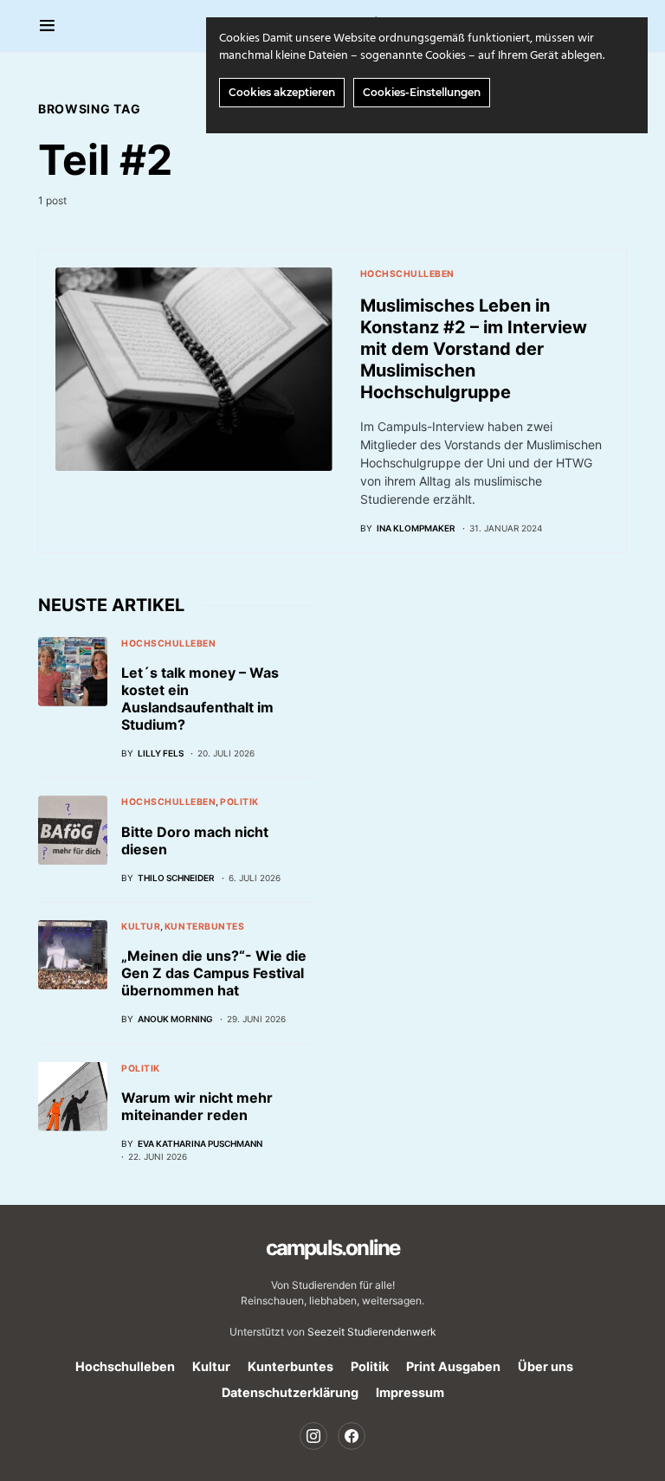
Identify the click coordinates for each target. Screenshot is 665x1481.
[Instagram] (313, 1436)
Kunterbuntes (204, 926)
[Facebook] (351, 1436)
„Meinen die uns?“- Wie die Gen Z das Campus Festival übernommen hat (214, 973)
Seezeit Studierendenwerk (371, 1331)
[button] (47, 26)
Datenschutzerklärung (290, 1392)
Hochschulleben (407, 274)
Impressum (410, 1392)
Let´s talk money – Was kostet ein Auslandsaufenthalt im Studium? (200, 698)
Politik (239, 802)
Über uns (545, 1366)
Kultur (140, 926)
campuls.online (333, 1247)
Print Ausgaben (453, 1366)
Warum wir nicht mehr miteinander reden (197, 1106)
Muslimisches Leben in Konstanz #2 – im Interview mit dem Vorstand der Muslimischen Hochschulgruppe (473, 348)
